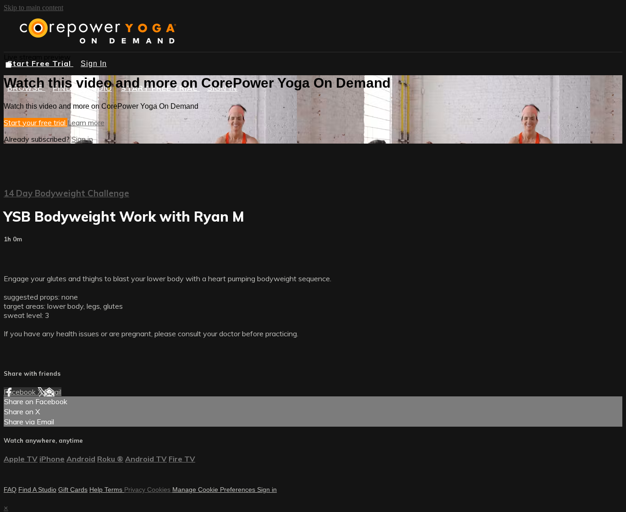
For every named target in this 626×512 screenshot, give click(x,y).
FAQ (10, 489)
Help (96, 489)
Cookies (159, 489)
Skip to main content (33, 7)
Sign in (82, 139)
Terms (114, 489)
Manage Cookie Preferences (214, 489)
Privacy (135, 489)
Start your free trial (35, 122)
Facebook (21, 391)
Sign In (94, 63)
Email (52, 391)
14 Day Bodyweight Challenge (66, 193)
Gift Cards (73, 489)
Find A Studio (37, 489)
